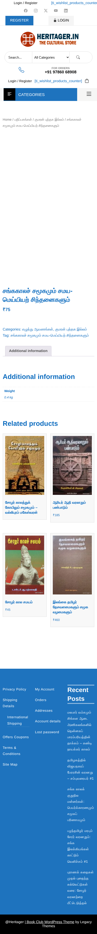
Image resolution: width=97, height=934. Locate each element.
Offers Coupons (16, 737)
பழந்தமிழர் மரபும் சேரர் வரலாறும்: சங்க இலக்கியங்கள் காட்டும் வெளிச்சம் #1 (80, 846)
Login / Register (25, 3)
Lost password (47, 732)
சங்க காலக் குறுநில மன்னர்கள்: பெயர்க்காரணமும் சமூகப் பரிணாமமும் (80, 804)
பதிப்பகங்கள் (23, 120)
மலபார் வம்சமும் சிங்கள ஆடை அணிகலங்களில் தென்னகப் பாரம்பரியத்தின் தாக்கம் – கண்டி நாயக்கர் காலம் (79, 731)
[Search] (78, 57)
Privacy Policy (14, 689)
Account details (48, 721)
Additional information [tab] (28, 351)
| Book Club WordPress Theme (49, 922)
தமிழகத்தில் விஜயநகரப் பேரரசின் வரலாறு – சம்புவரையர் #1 (80, 769)
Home (7, 120)
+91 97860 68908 (60, 72)
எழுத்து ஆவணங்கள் (37, 329)
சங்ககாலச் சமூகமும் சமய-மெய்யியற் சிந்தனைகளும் (50, 336)
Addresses (44, 711)
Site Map (10, 764)
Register (19, 20)
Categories (31, 94)
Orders (40, 700)
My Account (44, 689)
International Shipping (17, 720)
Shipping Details (10, 703)
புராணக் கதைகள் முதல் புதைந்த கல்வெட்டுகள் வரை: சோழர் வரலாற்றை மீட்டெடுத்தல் (80, 887)
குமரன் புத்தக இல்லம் (49, 120)
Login (63, 20)
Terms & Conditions (12, 751)
